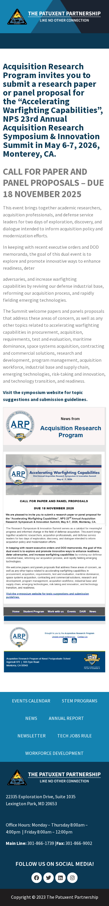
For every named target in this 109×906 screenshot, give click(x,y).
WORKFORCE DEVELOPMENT (54, 753)
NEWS (31, 718)
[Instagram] (72, 878)
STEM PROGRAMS (79, 701)
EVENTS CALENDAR (31, 701)
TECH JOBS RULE (74, 736)
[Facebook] (36, 878)
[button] (55, 39)
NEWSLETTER (31, 736)
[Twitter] (48, 878)
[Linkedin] (60, 878)
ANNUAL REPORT (66, 718)
